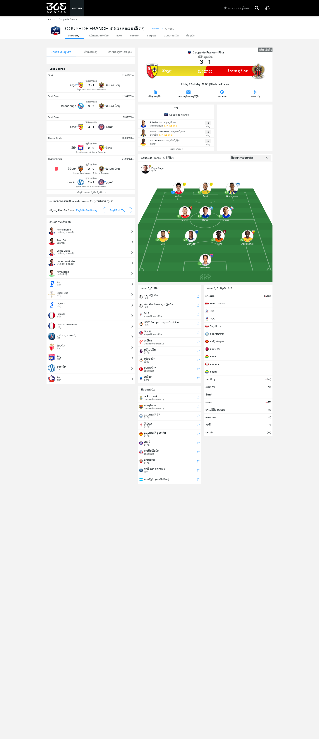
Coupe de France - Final (208, 52)
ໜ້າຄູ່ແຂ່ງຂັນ (154, 96)
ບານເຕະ (51, 19)
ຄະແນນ (77, 8)
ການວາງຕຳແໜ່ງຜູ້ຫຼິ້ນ (188, 96)
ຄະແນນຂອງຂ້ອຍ (238, 8)
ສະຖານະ (222, 96)
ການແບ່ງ (255, 96)
